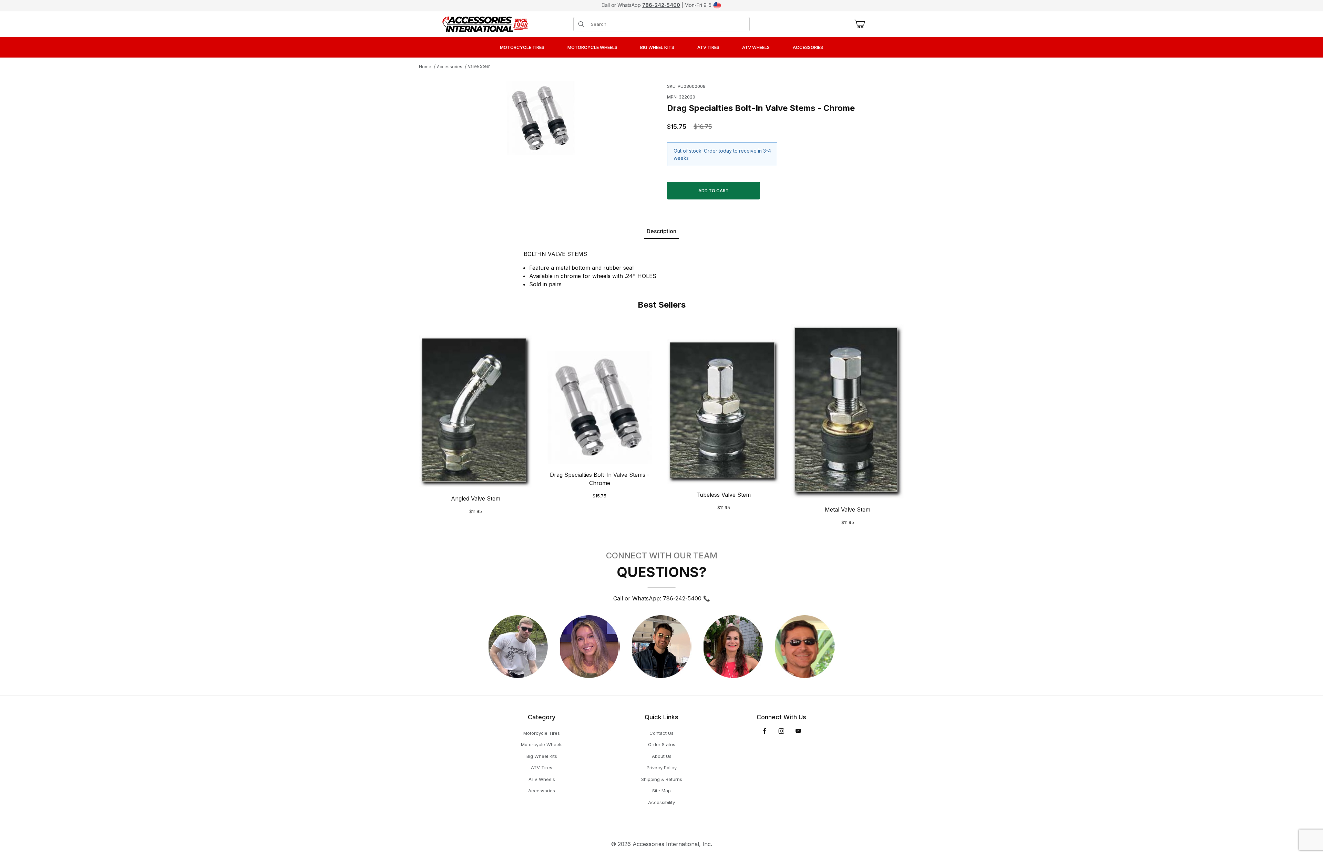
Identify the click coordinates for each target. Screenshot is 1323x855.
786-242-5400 (661, 5)
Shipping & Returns (661, 779)
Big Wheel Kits (541, 756)
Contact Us (661, 733)
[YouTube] (798, 730)
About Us (661, 756)
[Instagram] (781, 730)
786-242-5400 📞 (686, 598)
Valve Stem (479, 66)
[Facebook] (764, 730)
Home (425, 66)
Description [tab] (661, 231)
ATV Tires (541, 767)
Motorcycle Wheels (542, 744)
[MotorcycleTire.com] (485, 23)
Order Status (661, 744)
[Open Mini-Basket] (858, 24)
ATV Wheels (542, 779)
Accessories (449, 66)
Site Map (661, 790)
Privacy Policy (662, 767)
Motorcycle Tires (541, 733)
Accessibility (661, 802)
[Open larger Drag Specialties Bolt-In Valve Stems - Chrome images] (541, 118)
